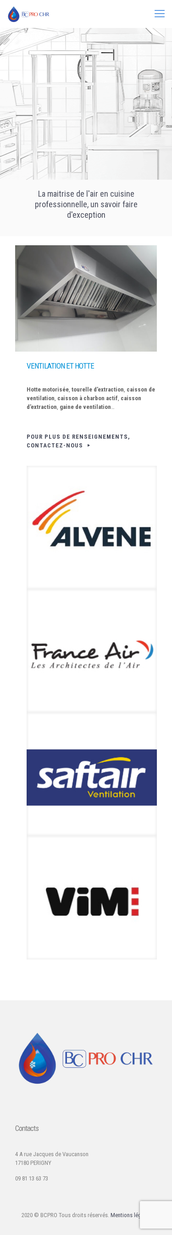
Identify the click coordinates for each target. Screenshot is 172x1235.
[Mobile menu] (159, 14)
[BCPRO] (28, 13)
